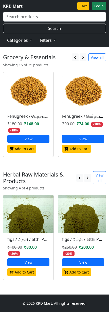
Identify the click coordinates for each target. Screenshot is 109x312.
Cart (83, 6)
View (28, 138)
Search (54, 28)
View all (97, 57)
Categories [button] (18, 40)
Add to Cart (24, 148)
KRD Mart (13, 6)
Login (99, 6)
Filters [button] (46, 40)
